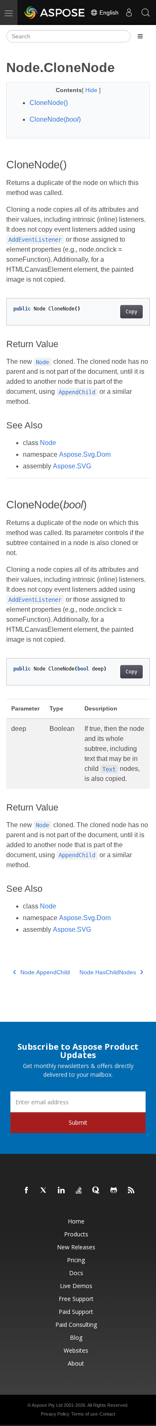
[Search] (145, 12)
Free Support (76, 1299)
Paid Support (76, 1312)
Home (76, 1221)
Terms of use (84, 1413)
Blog (76, 1337)
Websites (76, 1350)
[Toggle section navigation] (140, 36)
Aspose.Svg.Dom (85, 454)
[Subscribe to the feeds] (131, 1190)
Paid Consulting (76, 1324)
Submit (78, 1122)
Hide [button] (92, 90)
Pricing (76, 1260)
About (76, 1363)
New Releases (76, 1247)
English (108, 12)
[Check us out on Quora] (96, 1190)
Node (48, 442)
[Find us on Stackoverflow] (79, 1190)
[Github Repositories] (114, 1190)
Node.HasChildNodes (107, 972)
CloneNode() (49, 102)
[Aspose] (55, 12)
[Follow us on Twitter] (44, 1190)
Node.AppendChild (45, 972)
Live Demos (76, 1286)
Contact (107, 1413)
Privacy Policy (55, 1413)
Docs (76, 1273)
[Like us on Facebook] (26, 1190)
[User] (129, 12)
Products (76, 1234)
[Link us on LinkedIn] (61, 1190)
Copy (131, 312)
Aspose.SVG (72, 466)
